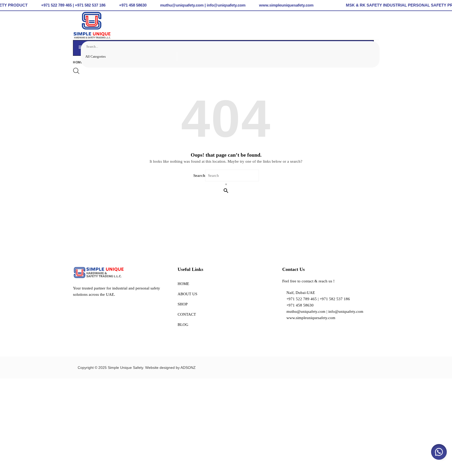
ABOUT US (187, 294)
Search (199, 175)
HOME (183, 284)
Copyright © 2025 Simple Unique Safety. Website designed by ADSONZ (137, 367)
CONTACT (187, 314)
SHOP (183, 304)
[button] (439, 452)
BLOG (183, 324)
